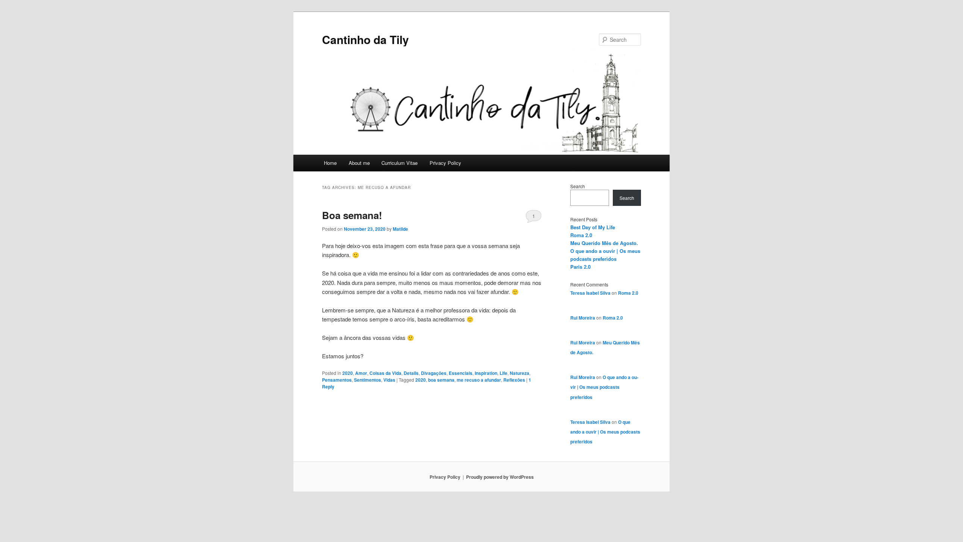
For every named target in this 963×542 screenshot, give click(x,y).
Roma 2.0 (581, 235)
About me (359, 162)
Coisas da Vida (385, 373)
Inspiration (486, 373)
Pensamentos (337, 379)
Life (503, 373)
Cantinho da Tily (365, 39)
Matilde (400, 228)
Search (577, 186)
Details (411, 373)
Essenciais (460, 373)
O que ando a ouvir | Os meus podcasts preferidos (604, 387)
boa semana (441, 379)
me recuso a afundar (479, 379)
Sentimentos (367, 379)
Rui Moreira (582, 317)
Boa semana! (352, 215)
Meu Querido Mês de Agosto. (604, 243)
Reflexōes (514, 379)
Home (330, 162)
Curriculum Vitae (399, 162)
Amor (361, 373)
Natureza (519, 373)
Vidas (389, 379)
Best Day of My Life (592, 227)
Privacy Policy (445, 162)
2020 (347, 373)
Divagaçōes (434, 373)
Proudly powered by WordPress (500, 476)
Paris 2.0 (580, 266)
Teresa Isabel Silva (590, 292)
